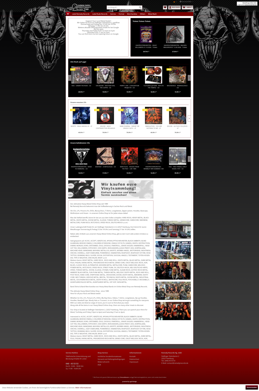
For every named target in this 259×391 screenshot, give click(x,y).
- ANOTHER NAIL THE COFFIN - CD (81, 87)
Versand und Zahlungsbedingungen (111, 359)
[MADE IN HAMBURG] (81, 156)
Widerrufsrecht (103, 362)
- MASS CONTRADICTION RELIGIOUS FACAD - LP (105, 127)
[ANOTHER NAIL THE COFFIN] (81, 75)
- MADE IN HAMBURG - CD (81, 168)
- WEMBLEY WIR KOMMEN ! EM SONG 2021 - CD (154, 168)
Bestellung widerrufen (250, 3)
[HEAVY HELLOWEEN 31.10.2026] (146, 34)
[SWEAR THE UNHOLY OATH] (129, 115)
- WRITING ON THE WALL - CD (177, 87)
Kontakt (133, 356)
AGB (99, 365)
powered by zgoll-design (129, 381)
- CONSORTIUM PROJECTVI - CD (105, 87)
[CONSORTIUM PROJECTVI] (105, 75)
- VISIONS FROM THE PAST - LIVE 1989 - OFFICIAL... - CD (129, 168)
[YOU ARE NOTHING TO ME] (154, 115)
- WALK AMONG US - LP (81, 126)
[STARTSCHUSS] (105, 156)
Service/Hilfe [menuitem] (186, 2)
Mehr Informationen (83, 388)
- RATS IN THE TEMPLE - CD (130, 87)
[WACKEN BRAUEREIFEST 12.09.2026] (175, 34)
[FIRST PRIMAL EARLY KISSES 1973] (178, 156)
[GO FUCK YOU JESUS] (178, 115)
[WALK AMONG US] (81, 115)
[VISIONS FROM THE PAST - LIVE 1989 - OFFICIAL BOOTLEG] (129, 156)
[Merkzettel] (165, 7)
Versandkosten (124, 377)
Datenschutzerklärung (251, 4)
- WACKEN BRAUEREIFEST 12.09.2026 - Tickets (175, 46)
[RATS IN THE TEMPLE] (129, 75)
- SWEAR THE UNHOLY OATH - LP (129, 127)
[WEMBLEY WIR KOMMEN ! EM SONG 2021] (154, 156)
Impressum (134, 362)
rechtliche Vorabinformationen (109, 356)
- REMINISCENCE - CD (153, 87)
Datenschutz (134, 359)
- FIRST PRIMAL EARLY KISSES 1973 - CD (178, 168)
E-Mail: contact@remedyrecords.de (174, 363)
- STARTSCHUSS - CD (105, 167)
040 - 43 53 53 (72, 363)
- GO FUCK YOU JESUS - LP (177, 127)
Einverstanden (252, 387)
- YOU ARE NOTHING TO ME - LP (153, 127)
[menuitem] (124, 7)
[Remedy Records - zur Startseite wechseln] (79, 7)
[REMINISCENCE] (154, 75)
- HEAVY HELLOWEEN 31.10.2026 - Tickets (146, 46)
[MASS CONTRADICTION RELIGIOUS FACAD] (105, 115)
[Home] (68, 14)
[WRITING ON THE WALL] (178, 75)
